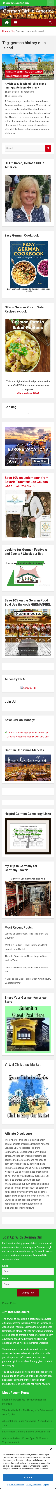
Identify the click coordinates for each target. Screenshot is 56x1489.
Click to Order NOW (28, 393)
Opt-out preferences (15, 1485)
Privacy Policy (9, 1303)
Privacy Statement (34, 1485)
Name (5, 1278)
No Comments (15, 96)
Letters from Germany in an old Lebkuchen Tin (26, 1431)
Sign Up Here (28, 1292)
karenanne (29, 92)
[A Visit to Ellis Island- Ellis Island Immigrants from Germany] (28, 67)
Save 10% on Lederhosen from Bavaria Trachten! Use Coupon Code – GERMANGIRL (26, 482)
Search (48, 148)
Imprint (46, 1485)
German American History (17, 76)
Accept (28, 1477)
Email (5, 1265)
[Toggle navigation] (15, 22)
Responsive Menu (50, 3)
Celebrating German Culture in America (23, 72)
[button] (51, 1448)
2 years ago (13, 92)
